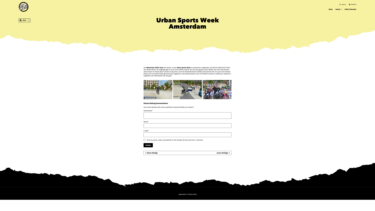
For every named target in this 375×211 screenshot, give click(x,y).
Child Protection (350, 9)
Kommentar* (148, 111)
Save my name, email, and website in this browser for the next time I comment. (175, 140)
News (331, 9)
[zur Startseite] (24, 7)
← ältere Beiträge (151, 153)
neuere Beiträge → (223, 153)
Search (344, 4)
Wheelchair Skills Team (154, 68)
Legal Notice (182, 194)
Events (338, 9)
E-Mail (146, 131)
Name (146, 122)
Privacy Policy (192, 194)
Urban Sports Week (184, 68)
